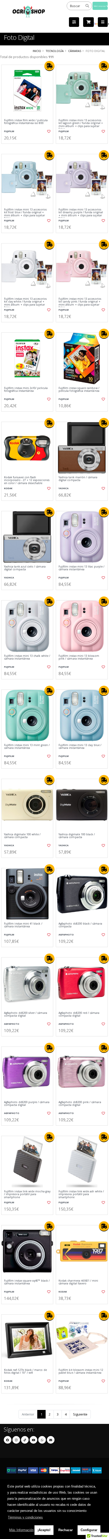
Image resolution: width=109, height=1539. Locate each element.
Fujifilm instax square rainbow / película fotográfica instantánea (79, 390)
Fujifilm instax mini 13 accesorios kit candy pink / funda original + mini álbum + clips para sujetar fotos (80, 303)
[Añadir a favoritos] (48, 131)
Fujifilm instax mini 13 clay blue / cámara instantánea (80, 747)
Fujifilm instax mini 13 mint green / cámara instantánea (27, 747)
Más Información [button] (21, 1530)
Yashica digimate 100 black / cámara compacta (77, 836)
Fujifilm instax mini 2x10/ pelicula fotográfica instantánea (26, 390)
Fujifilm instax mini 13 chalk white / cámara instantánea (27, 657)
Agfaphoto (66, 934)
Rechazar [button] (65, 1530)
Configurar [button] (89, 1530)
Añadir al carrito (28, 148)
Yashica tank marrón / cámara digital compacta (78, 479)
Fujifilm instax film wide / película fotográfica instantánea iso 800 (26, 122)
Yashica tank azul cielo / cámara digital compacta (25, 568)
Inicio (37, 51)
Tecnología (55, 51)
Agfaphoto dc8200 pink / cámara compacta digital (80, 1104)
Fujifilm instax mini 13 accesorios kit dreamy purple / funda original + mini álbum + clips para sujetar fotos (81, 214)
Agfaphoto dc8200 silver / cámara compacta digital (25, 1014)
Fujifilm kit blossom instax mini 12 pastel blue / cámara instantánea (81, 1371)
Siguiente (80, 1414)
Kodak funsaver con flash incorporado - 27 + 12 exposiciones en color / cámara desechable (26, 480)
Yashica (63, 488)
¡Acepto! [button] (44, 1530)
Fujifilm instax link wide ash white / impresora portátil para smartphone (81, 1194)
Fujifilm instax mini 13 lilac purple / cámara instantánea (81, 568)
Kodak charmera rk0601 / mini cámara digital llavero (78, 1282)
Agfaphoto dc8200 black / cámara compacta (80, 925)
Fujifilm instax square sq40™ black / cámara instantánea (27, 1282)
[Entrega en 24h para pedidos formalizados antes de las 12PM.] (49, 66)
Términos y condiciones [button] (25, 1517)
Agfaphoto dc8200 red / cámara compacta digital (79, 1014)
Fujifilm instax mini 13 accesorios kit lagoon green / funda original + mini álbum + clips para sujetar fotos (81, 125)
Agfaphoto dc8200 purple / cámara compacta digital (26, 1104)
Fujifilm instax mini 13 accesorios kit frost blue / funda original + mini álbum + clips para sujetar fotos (25, 214)
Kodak (8, 488)
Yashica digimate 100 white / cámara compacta (22, 836)
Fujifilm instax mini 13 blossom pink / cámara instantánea (79, 657)
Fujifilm (9, 131)
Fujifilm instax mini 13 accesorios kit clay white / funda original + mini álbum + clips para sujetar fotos (25, 303)
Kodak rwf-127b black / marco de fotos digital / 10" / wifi (25, 1371)
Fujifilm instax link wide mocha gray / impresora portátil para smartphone (27, 1194)
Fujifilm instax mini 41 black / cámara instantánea (23, 925)
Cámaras (74, 51)
